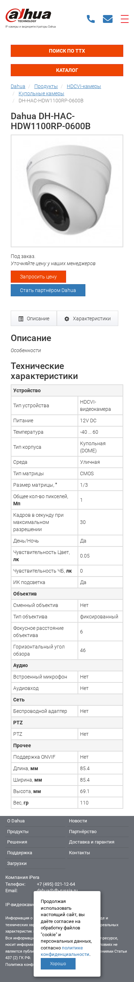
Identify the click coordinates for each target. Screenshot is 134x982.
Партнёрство (82, 831)
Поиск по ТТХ (67, 51)
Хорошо (58, 963)
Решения (17, 842)
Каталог (67, 70)
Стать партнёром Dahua (48, 290)
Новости (78, 820)
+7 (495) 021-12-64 (56, 884)
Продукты (18, 831)
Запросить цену (38, 276)
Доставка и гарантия (91, 842)
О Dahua (16, 820)
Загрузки (17, 863)
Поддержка (19, 852)
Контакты (79, 852)
